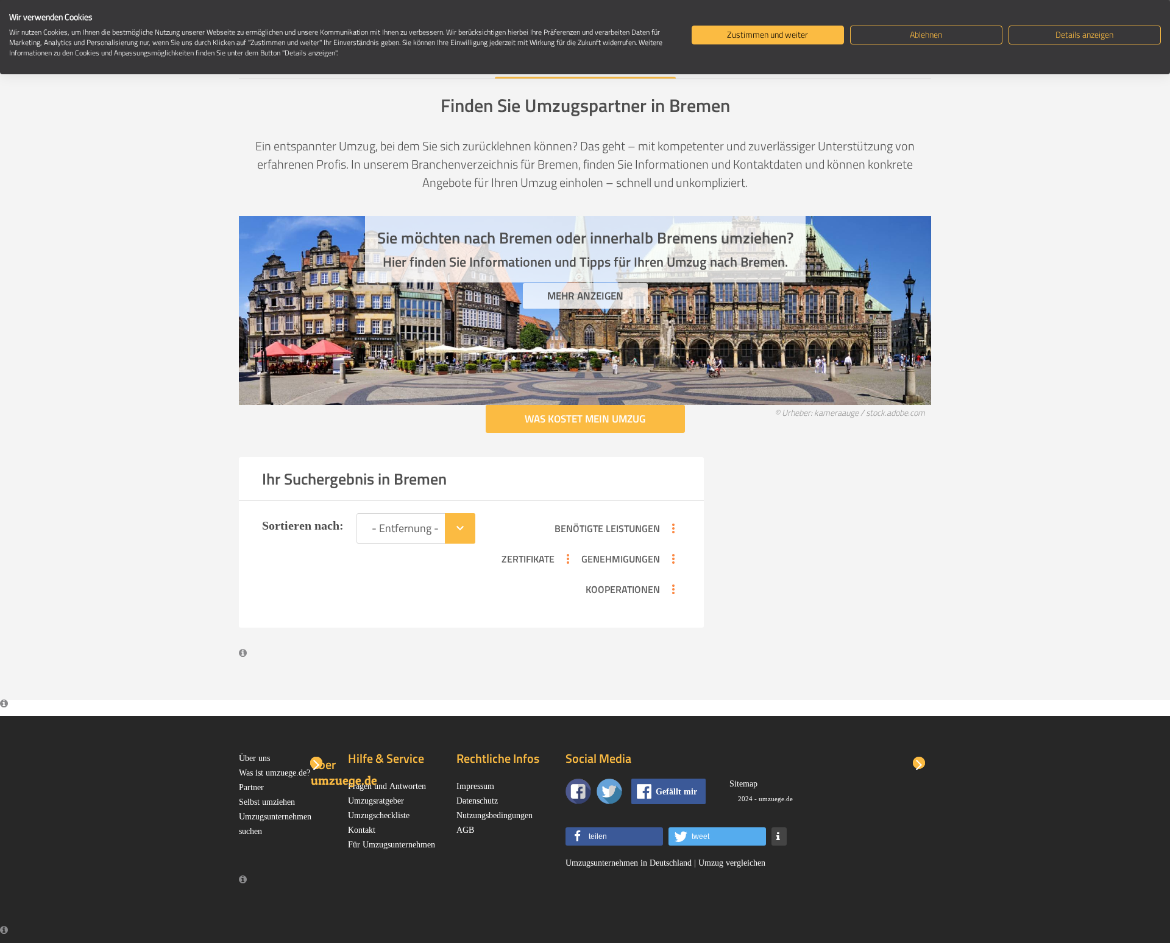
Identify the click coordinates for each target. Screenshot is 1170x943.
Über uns (254, 758)
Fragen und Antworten (387, 786)
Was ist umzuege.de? (274, 772)
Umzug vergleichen (731, 862)
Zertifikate (538, 559)
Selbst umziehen (267, 802)
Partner (251, 787)
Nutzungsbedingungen (494, 815)
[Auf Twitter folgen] (609, 791)
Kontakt (361, 830)
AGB (465, 830)
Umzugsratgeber (376, 800)
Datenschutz (477, 800)
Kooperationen (633, 589)
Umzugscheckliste (379, 815)
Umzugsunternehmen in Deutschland (629, 862)
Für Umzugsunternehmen (391, 844)
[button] (614, 836)
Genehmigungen (631, 559)
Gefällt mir (676, 791)
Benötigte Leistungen (618, 528)
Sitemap (743, 783)
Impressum (475, 786)
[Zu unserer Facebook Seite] (578, 791)
